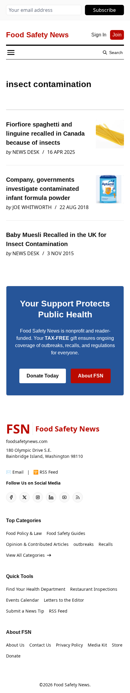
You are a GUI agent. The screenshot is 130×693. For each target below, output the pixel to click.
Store (117, 645)
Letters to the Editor (64, 600)
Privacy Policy (69, 645)
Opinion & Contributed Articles (37, 544)
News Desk (25, 152)
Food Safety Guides (66, 533)
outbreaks (83, 544)
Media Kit (97, 645)
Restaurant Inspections (93, 589)
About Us (15, 645)
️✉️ (15, 472)
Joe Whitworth (32, 207)
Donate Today (43, 375)
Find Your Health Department (35, 589)
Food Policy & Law (24, 533)
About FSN (90, 375)
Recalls (106, 544)
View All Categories (25, 555)
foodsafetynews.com (26, 441)
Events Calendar (22, 600)
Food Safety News (71, 685)
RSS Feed (58, 611)
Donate (13, 656)
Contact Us (40, 645)
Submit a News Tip (25, 611)
